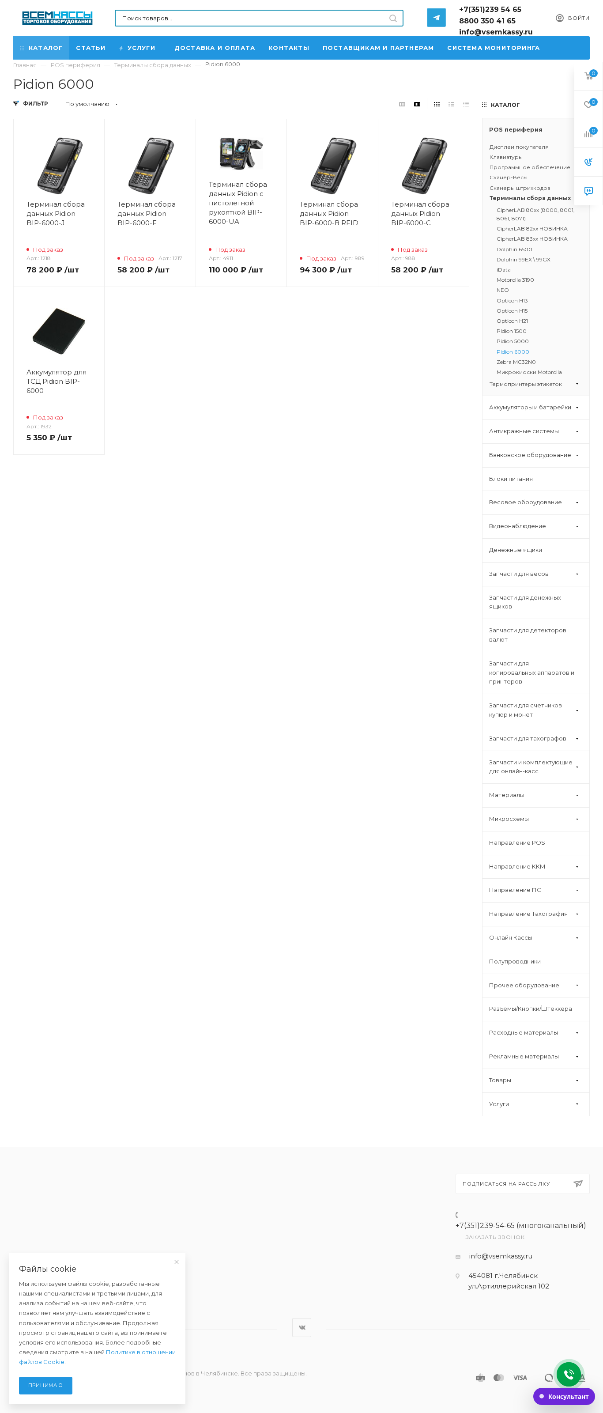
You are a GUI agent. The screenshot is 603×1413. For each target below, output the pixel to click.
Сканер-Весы (509, 177)
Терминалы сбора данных (530, 198)
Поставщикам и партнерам (378, 47)
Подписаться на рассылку (506, 1184)
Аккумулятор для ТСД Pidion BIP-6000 (56, 381)
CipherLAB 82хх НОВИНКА (532, 228)
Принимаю (45, 1385)
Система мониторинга (493, 47)
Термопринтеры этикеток (526, 384)
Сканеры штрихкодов (520, 188)
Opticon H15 (512, 310)
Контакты (288, 47)
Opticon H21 (512, 320)
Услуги (141, 47)
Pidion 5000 (513, 341)
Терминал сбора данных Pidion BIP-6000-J (55, 213)
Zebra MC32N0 (516, 362)
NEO (503, 290)
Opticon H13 (512, 300)
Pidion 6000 (513, 351)
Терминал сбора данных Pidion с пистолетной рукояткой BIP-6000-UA (238, 203)
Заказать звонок (495, 1237)
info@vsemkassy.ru (500, 1256)
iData (504, 269)
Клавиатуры (506, 157)
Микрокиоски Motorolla (529, 372)
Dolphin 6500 (514, 249)
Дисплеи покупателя (519, 147)
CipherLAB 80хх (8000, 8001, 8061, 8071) (536, 214)
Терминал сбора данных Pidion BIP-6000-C (420, 213)
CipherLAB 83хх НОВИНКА (532, 238)
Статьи (91, 47)
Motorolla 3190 (515, 279)
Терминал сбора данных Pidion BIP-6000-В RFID (329, 213)
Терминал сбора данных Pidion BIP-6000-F (146, 213)
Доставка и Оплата (214, 47)
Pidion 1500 (512, 331)
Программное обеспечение (530, 167)
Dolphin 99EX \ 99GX (523, 259)
